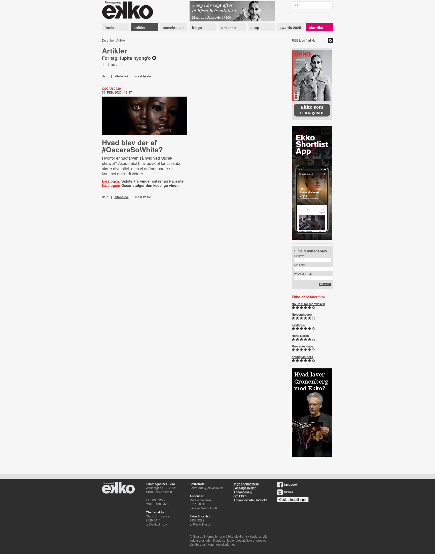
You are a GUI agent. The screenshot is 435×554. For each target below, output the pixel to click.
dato (105, 76)
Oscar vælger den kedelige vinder (150, 185)
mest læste (143, 76)
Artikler (121, 40)
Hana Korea (300, 335)
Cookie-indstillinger (293, 500)
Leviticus (298, 325)
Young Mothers (302, 357)
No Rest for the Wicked (308, 304)
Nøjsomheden (302, 314)
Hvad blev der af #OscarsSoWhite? (132, 146)
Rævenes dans (302, 346)
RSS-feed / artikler (304, 40)
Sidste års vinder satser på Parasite (152, 181)
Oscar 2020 (111, 88)
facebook (291, 484)
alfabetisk (122, 76)
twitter (288, 492)
